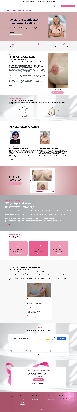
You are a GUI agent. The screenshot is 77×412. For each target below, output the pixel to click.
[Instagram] (63, 398)
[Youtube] (66, 398)
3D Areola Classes (20, 6)
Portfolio (27, 6)
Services (13, 6)
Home (4, 6)
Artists (8, 6)
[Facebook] (60, 398)
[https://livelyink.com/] (54, 6)
